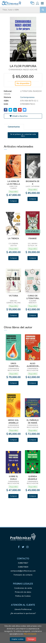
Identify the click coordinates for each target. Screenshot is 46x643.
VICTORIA (13, 295)
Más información (30, 634)
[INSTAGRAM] (27, 547)
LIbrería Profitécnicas (23, 609)
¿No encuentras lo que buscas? (23, 613)
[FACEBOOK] (19, 547)
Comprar (13, 201)
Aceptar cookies (18, 639)
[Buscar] (43, 10)
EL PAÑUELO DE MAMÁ (33, 421)
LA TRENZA (13, 238)
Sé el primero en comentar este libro (23, 135)
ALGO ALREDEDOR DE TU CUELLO (33, 364)
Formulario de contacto (23, 575)
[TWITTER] (23, 547)
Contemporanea (27, 97)
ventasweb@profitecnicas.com (23, 571)
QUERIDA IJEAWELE (32, 477)
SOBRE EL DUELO (13, 477)
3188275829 (23, 567)
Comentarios (14, 126)
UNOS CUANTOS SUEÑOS (13, 364)
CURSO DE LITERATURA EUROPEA (32, 297)
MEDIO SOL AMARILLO (13, 421)
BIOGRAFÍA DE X (32, 182)
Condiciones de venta (23, 588)
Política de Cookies (23, 596)
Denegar (31, 639)
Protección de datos (23, 592)
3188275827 (23, 563)
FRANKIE (32, 238)
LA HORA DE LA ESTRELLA (13, 182)
